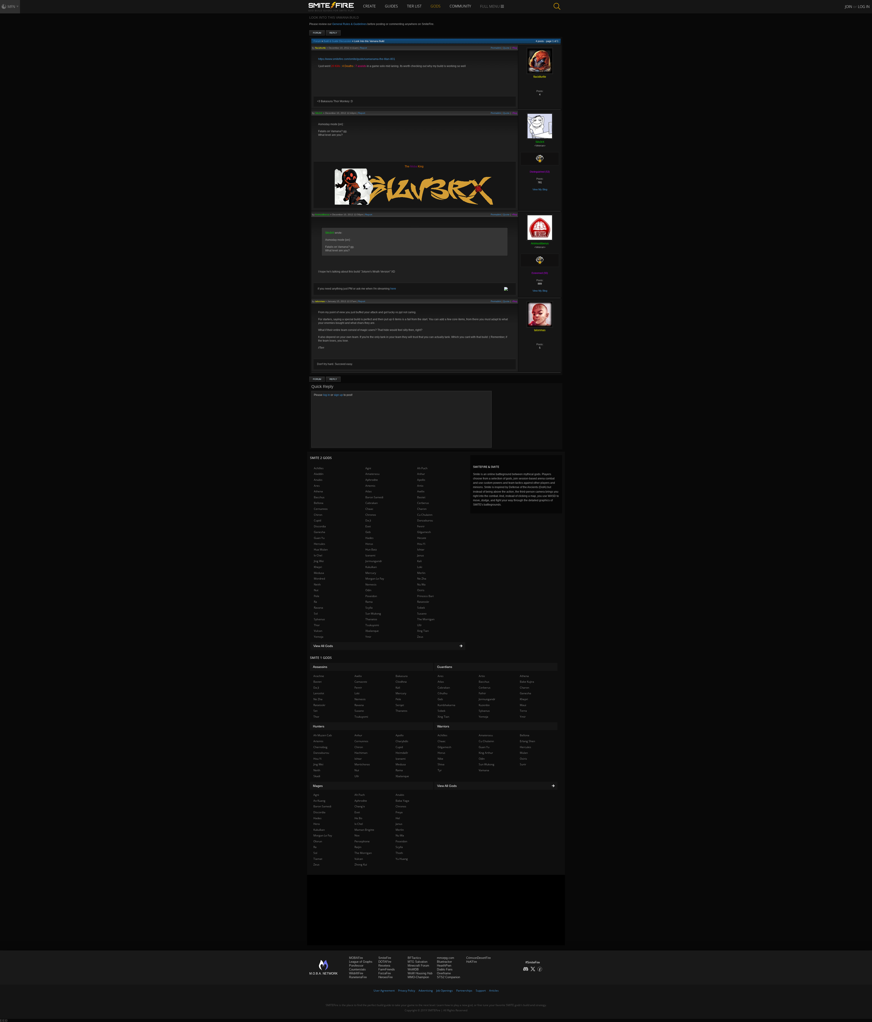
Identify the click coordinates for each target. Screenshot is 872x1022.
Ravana (318, 608)
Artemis (370, 486)
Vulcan (318, 631)
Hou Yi (421, 544)
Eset (368, 526)
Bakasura (402, 676)
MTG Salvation (417, 961)
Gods (436, 6)
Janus (420, 555)
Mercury (370, 573)
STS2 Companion (448, 977)
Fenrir (421, 526)
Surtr (523, 764)
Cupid (317, 520)
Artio (420, 486)
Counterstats (357, 969)
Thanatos (371, 619)
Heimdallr (402, 753)
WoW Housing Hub (420, 973)
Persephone (362, 841)
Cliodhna (401, 682)
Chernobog (320, 747)
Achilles (319, 468)
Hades (369, 538)
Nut (316, 590)
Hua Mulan (321, 549)
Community (460, 6)
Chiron (318, 515)
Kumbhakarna (446, 705)
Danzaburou (425, 520)
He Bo (358, 818)
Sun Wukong (373, 613)
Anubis (318, 480)
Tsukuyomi (372, 625)
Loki (419, 567)
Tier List (414, 6)
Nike (440, 759)
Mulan (524, 753)
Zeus (420, 637)
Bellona (318, 503)
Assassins (320, 667)
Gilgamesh (424, 532)
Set (315, 711)
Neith (317, 584)
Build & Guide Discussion (337, 41)
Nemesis (371, 584)
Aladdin (318, 474)
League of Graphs (360, 961)
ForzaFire (384, 973)
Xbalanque (372, 631)
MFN (11, 6)
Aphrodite (371, 480)
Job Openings (444, 990)
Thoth (399, 853)
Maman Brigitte (364, 830)
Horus (369, 544)
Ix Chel (318, 555)
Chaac (369, 509)
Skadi (316, 776)
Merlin (421, 573)
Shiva (441, 764)
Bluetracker (444, 961)
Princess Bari (425, 596)
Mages (318, 786)
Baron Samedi (374, 497)
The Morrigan (425, 619)
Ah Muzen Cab (322, 735)
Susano (421, 613)
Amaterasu (372, 474)
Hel (398, 818)
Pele (316, 596)
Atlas (368, 491)
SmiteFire (384, 958)
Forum (317, 33)
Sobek (421, 608)
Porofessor (356, 965)
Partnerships (464, 990)
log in (326, 395)
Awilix (420, 491)
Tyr (440, 770)
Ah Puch (422, 468)
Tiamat (317, 859)
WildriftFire (356, 973)
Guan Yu (319, 538)
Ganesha (319, 532)
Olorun (317, 841)
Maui (523, 705)
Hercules (319, 544)
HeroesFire (385, 977)
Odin (368, 590)
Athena (318, 491)
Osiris (420, 590)
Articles (494, 990)
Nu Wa (421, 584)
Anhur (421, 474)
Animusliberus (322, 214)
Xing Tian (423, 631)
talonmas (320, 301)
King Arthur (486, 753)
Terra (523, 711)
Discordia (320, 526)
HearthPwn (444, 965)
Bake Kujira (527, 682)
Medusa (319, 573)
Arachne (318, 676)
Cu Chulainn (424, 515)
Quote (506, 48)
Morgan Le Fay (374, 578)
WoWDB (413, 969)
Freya (399, 812)
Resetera (384, 965)
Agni (368, 468)
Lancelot (318, 693)
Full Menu (490, 6)
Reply (333, 33)
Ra (315, 602)
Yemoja (318, 637)
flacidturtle (320, 48)
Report (363, 48)
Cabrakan (371, 503)
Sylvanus (319, 619)
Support (481, 990)
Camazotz (360, 682)
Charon (421, 509)
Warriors (443, 726)
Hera (316, 824)
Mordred (319, 578)
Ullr (419, 625)
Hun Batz (371, 549)
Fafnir (482, 693)
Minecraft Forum (418, 965)
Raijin (357, 847)
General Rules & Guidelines (349, 24)
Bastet (421, 497)
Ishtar (420, 549)
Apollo (421, 480)
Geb (368, 532)
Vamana (484, 770)
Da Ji (368, 520)
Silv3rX (318, 113)
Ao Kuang (319, 801)
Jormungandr (373, 561)
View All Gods (323, 646)
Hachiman (360, 753)
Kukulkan (371, 567)
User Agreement (384, 990)
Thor (317, 625)
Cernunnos (321, 509)
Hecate (421, 538)
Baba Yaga (402, 801)
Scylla (369, 608)
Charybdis (402, 741)
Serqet (400, 705)
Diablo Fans (445, 969)
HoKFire (471, 961)
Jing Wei (319, 561)
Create (369, 6)
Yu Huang (402, 859)
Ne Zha (421, 578)
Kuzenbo (484, 705)
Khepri (318, 567)
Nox (356, 835)
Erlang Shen (527, 741)
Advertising (426, 990)
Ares (317, 486)
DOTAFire (384, 961)
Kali (419, 561)
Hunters (318, 726)
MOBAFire (356, 958)
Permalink (496, 48)
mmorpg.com (445, 958)
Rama (369, 602)
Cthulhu (442, 693)
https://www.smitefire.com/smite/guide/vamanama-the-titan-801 (356, 59)
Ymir (368, 637)
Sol (316, 613)
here (393, 288)
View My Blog (540, 189)
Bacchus (319, 497)
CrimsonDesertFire (478, 958)
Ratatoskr (423, 602)
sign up (338, 395)
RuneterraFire (358, 977)
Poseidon (371, 596)
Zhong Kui (360, 864)
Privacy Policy (406, 990)
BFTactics (414, 958)
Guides (391, 6)
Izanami (370, 555)
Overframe (444, 973)
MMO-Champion (418, 977)
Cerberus (423, 503)
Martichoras (362, 764)
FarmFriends (386, 969)
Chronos (370, 515)
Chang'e (359, 806)
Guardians (444, 667)
